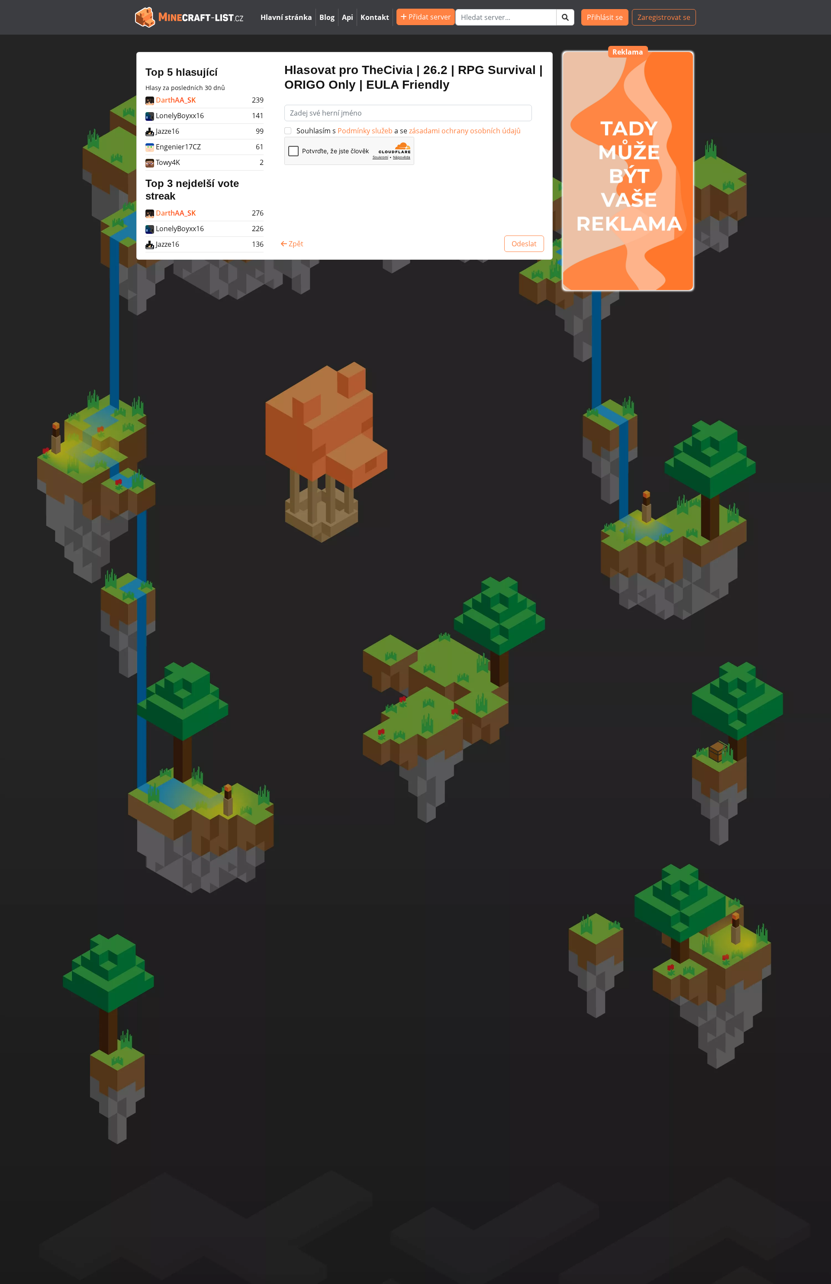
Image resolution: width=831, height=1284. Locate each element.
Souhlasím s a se (408, 130)
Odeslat (524, 243)
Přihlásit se (605, 17)
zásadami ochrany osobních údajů (465, 130)
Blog (327, 17)
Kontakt (375, 17)
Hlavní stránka (286, 17)
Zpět (295, 243)
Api (347, 17)
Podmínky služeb (366, 130)
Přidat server (429, 17)
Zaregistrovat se (664, 17)
